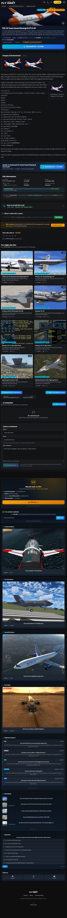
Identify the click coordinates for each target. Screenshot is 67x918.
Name (5, 429)
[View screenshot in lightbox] (63, 23)
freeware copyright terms (35, 195)
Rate (14, 37)
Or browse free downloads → (33, 505)
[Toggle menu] (64, 2)
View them (58, 217)
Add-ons (4, 6)
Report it (55, 195)
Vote (5, 866)
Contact (26, 895)
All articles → (33, 829)
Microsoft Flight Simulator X (16, 6)
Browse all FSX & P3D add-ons (12, 392)
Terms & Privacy (39, 895)
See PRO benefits (57, 225)
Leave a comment (60, 404)
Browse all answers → (33, 788)
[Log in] (51, 2)
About (31, 895)
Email (5, 436)
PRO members (55, 188)
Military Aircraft (31, 6)
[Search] (44, 2)
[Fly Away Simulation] (8, 2)
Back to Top (33, 904)
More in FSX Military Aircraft (57, 392)
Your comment (7, 445)
